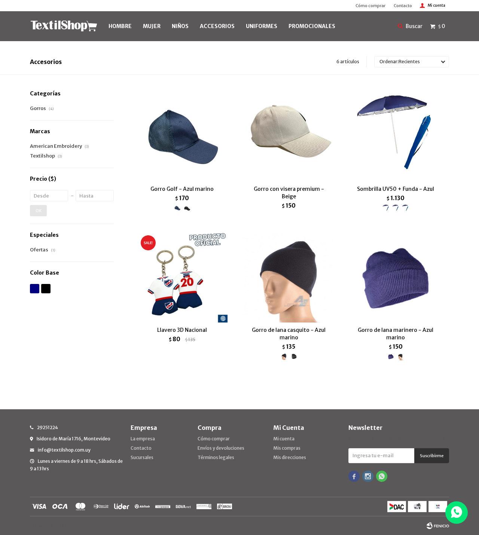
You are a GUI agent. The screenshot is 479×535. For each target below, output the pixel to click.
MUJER (152, 26)
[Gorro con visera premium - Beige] (289, 135)
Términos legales (216, 457)
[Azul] (34, 288)
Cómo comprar (370, 5)
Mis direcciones (289, 457)
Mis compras (286, 448)
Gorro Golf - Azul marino (182, 189)
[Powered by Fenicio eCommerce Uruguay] (438, 525)
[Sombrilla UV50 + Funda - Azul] (396, 135)
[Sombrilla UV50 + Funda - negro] (405, 208)
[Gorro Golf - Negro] (187, 208)
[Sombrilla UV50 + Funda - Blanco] (395, 208)
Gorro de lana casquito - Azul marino (289, 334)
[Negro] (46, 288)
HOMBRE (120, 26)
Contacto (403, 5)
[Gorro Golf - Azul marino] (182, 135)
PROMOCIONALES (312, 26)
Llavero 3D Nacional (182, 330)
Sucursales (142, 457)
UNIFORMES (261, 26)
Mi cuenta (284, 438)
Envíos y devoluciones (221, 448)
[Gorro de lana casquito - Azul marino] (289, 276)
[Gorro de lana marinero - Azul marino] (396, 276)
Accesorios (217, 26)
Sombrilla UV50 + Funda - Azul (395, 189)
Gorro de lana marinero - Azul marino (395, 334)
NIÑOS (180, 26)
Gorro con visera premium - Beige (289, 193)
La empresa (143, 438)
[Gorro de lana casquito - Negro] (294, 356)
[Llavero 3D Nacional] (182, 276)
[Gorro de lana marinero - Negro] (400, 356)
